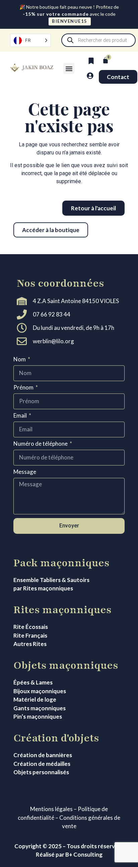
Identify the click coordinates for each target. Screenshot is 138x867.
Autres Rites (30, 643)
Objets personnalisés (41, 772)
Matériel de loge (34, 699)
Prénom (23, 387)
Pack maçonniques (61, 563)
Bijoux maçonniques (39, 691)
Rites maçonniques (62, 610)
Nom (20, 359)
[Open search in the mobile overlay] (98, 40)
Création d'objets (56, 738)
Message (24, 472)
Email (20, 416)
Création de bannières (42, 754)
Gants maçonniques (39, 708)
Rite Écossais (30, 626)
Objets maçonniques (65, 665)
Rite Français (30, 635)
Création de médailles (41, 763)
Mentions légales (51, 808)
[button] (68, 68)
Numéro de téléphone (41, 444)
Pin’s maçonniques (37, 716)
